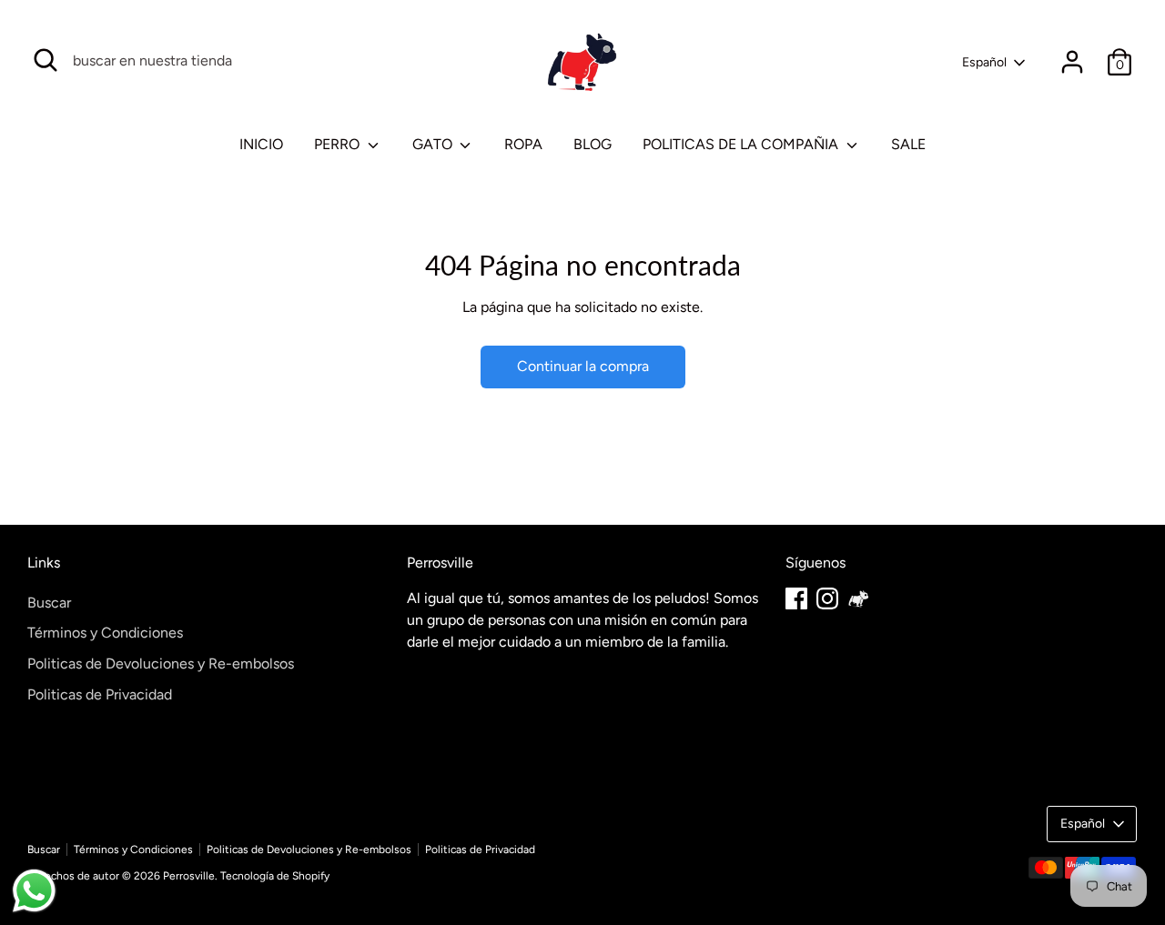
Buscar (49, 602)
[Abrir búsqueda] (45, 60)
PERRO (338, 144)
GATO (434, 144)
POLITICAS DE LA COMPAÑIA (742, 144)
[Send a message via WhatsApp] (34, 891)
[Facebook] (796, 598)
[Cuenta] (1072, 62)
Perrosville (189, 876)
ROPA (523, 144)
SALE (908, 144)
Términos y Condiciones (105, 632)
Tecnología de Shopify (274, 876)
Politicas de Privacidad (99, 694)
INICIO (261, 144)
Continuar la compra (583, 366)
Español (984, 62)
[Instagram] (827, 598)
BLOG (592, 144)
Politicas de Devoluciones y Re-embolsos (160, 663)
